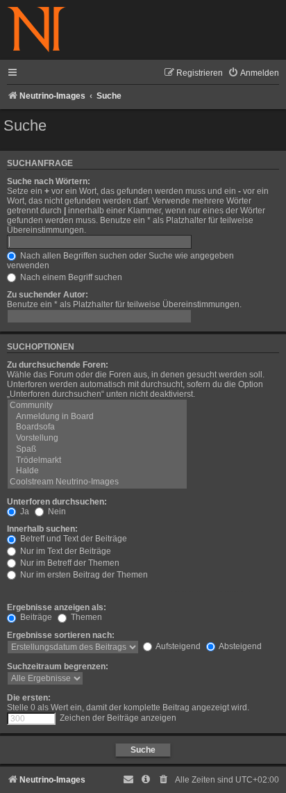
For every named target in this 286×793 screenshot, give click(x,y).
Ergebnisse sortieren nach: (61, 635)
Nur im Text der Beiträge (64, 551)
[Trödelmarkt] (97, 460)
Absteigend (239, 646)
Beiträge (35, 617)
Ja (23, 511)
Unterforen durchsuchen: (57, 502)
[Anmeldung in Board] (97, 417)
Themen (85, 617)
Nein (56, 511)
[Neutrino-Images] (36, 30)
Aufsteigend (177, 646)
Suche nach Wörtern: (48, 181)
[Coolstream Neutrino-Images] (97, 482)
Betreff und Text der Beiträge (72, 538)
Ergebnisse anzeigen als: (56, 607)
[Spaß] (97, 449)
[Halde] (97, 471)
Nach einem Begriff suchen (70, 277)
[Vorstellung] (97, 438)
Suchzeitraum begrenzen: (57, 666)
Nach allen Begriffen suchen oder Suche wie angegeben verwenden (120, 260)
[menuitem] (253, 73)
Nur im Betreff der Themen (68, 563)
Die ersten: (29, 698)
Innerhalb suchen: (42, 529)
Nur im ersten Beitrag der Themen (83, 575)
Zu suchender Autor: (47, 295)
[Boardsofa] (97, 427)
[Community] (97, 405)
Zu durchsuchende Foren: (57, 365)
